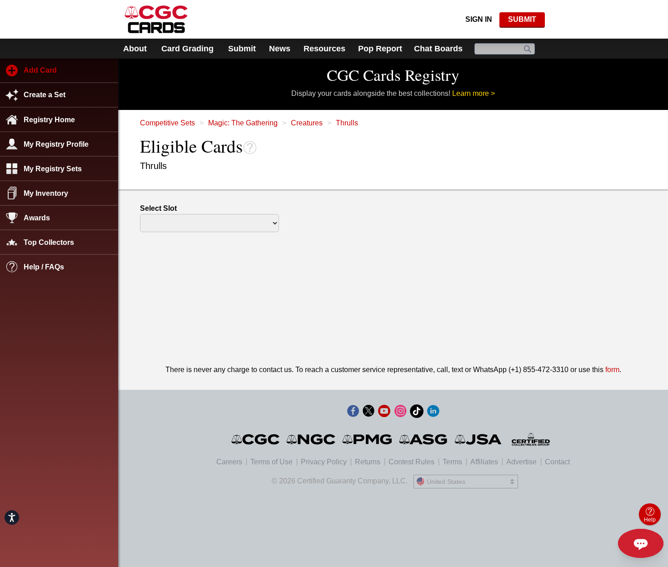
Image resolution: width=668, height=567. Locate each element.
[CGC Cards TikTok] (417, 412)
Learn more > (473, 93)
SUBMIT (522, 19)
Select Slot (158, 208)
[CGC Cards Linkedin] (433, 412)
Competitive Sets (167, 123)
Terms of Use (271, 462)
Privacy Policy (324, 462)
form (612, 369)
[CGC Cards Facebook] (353, 412)
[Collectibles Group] (531, 439)
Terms (452, 462)
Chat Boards (438, 48)
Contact (557, 462)
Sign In (478, 19)
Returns (367, 462)
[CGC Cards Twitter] (368, 412)
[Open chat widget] (640, 543)
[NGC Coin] (311, 439)
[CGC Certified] (156, 19)
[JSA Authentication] (478, 439)
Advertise (521, 462)
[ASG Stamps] (423, 439)
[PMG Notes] (367, 439)
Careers (229, 462)
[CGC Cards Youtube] (384, 412)
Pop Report (380, 48)
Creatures (307, 123)
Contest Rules (411, 462)
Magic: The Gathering (243, 123)
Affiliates (484, 462)
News (279, 48)
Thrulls (347, 123)
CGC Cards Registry (393, 74)
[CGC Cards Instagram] (400, 412)
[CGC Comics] (256, 439)
